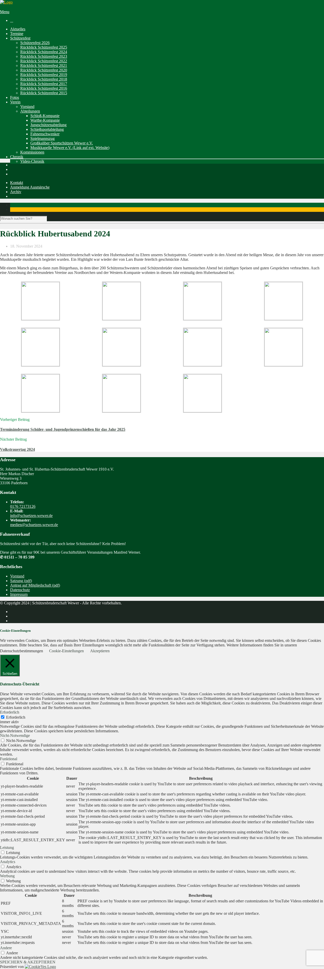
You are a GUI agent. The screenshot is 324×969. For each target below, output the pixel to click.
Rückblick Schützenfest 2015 (43, 93)
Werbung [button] (7, 876)
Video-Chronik (32, 161)
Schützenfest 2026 (35, 43)
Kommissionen (32, 152)
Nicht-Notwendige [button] (15, 735)
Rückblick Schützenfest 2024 (43, 52)
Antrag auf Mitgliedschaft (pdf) (35, 585)
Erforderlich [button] (9, 712)
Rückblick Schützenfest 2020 (43, 70)
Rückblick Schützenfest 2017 (43, 84)
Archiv (15, 192)
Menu (4, 12)
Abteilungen (30, 111)
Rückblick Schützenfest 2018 (43, 79)
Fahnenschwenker (44, 134)
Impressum (19, 594)
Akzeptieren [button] (100, 651)
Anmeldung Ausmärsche (30, 187)
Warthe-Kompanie (45, 120)
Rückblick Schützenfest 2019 (43, 74)
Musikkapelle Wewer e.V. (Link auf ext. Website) (69, 147)
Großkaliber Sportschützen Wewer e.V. (61, 143)
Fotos (14, 97)
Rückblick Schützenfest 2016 (43, 88)
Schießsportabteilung (47, 129)
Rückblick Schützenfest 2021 (43, 65)
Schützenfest (20, 38)
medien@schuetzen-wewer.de (34, 525)
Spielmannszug (42, 138)
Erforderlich (15, 717)
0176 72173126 (22, 506)
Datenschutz (20, 590)
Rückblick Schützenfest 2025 (43, 47)
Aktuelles (17, 29)
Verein (15, 102)
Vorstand (27, 106)
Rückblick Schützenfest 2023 (43, 56)
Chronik (16, 157)
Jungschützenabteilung (48, 125)
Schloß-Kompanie (44, 116)
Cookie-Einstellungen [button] (66, 651)
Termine (16, 33)
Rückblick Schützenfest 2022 (43, 61)
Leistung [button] (7, 847)
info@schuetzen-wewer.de (31, 515)
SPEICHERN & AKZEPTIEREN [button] (27, 962)
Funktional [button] (8, 759)
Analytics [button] (7, 862)
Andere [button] (6, 948)
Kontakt (16, 182)
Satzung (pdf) (21, 581)
